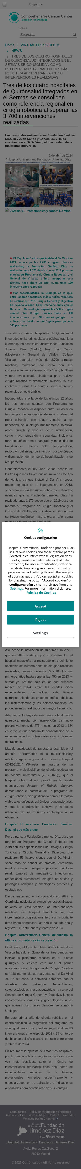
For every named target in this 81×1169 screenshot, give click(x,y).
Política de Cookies (41, 592)
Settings (40, 633)
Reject (40, 619)
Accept (41, 606)
